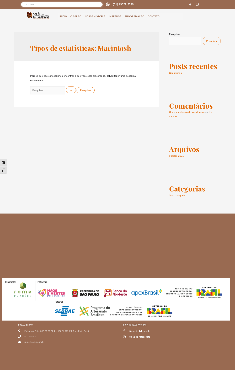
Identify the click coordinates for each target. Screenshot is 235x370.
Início (63, 16)
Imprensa (115, 16)
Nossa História (95, 16)
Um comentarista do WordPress (186, 112)
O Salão (75, 16)
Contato (153, 16)
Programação (134, 16)
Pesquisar (174, 34)
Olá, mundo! (176, 73)
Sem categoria (177, 195)
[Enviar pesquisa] (71, 89)
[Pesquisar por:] (53, 90)
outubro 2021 (176, 155)
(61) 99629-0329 (123, 4)
